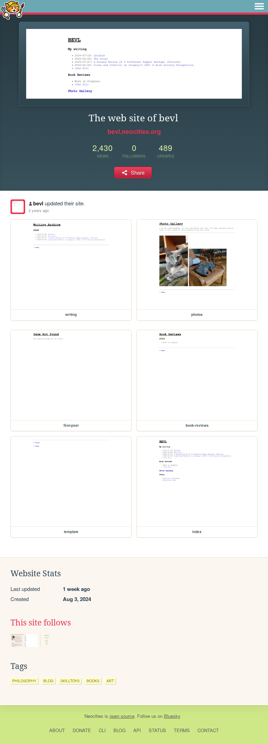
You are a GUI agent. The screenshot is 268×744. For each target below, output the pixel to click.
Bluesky (172, 716)
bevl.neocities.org (134, 131)
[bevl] (18, 207)
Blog (119, 730)
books (93, 680)
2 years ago (39, 210)
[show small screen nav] (259, 6)
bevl (38, 203)
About (57, 730)
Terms (182, 730)
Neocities (93, 716)
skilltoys (70, 680)
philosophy (24, 680)
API (137, 730)
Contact (208, 730)
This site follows (40, 622)
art (110, 680)
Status (157, 730)
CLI (102, 730)
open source (122, 716)
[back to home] (12, 9)
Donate (82, 730)
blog (48, 680)
